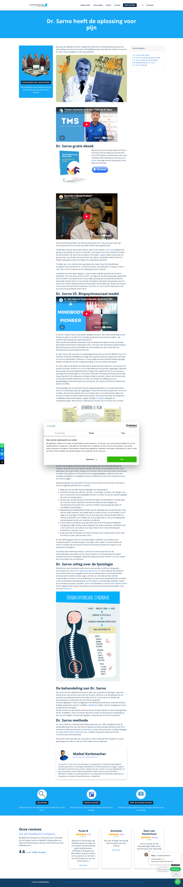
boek (108, 697)
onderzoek (67, 588)
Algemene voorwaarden (72, 882)
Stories (108, 5)
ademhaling (87, 729)
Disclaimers (108, 882)
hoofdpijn (100, 398)
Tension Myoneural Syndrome (85, 571)
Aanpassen (90, 459)
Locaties (117, 5)
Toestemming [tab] (60, 433)
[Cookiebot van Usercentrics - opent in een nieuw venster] (127, 426)
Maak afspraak (130, 5)
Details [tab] (91, 433)
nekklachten (93, 705)
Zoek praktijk (42, 803)
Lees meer (83, 865)
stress (69, 264)
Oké (121, 459)
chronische (109, 250)
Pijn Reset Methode (115, 583)
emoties (80, 337)
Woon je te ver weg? (91, 803)
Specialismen (98, 5)
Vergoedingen (88, 882)
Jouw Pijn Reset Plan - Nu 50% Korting (35, 82)
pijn (84, 283)
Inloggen (149, 5)
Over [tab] (123, 433)
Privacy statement (121, 882)
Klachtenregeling (136, 882)
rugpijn (103, 255)
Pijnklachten (85, 5)
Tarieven (99, 882)
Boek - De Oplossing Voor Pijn (141, 803)
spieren (88, 583)
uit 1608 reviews (37, 852)
